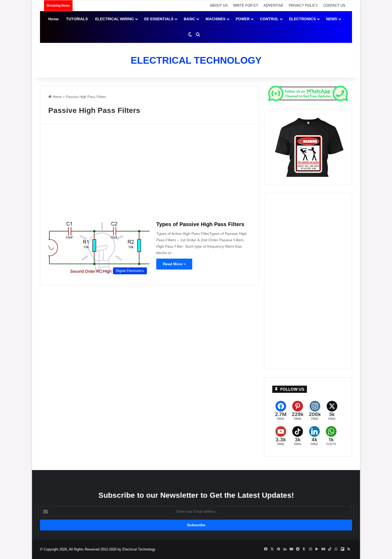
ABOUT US (219, 5)
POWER (243, 19)
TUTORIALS (77, 19)
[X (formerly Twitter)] (331, 410)
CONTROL (269, 19)
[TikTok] (297, 436)
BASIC (189, 19)
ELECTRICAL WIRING (114, 19)
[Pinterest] (297, 410)
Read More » (174, 264)
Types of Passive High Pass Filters (200, 224)
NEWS (331, 19)
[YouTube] (280, 436)
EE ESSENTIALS (158, 19)
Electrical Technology (138, 549)
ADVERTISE (273, 5)
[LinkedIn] (314, 436)
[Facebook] (280, 410)
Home (53, 19)
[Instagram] (314, 410)
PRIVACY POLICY (303, 5)
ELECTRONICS (302, 19)
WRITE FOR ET (245, 5)
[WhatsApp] (331, 436)
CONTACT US (334, 5)
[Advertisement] (149, 174)
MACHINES (215, 19)
